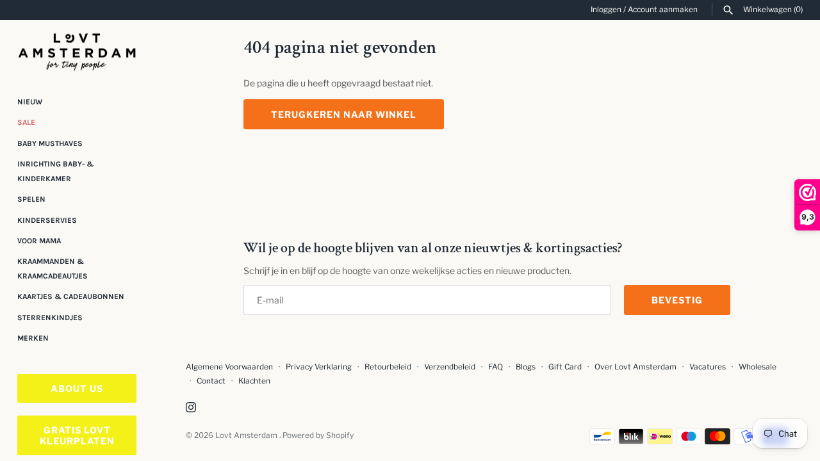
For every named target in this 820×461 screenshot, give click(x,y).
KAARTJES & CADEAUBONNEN (70, 296)
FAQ (495, 366)
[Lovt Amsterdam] (77, 49)
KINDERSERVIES (47, 220)
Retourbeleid (388, 366)
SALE (26, 122)
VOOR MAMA (39, 240)
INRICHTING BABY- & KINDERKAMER (55, 170)
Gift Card (565, 366)
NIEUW (29, 101)
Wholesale (757, 366)
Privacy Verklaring (319, 366)
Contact (211, 380)
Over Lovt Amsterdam (635, 366)
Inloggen (606, 9)
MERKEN (33, 338)
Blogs (526, 366)
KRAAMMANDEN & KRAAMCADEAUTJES (52, 268)
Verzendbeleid (449, 366)
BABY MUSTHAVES (50, 143)
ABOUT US (77, 388)
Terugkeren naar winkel (343, 114)
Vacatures (707, 366)
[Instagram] (191, 408)
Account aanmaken (663, 9)
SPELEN (31, 199)
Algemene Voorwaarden (230, 366)
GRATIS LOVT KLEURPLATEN (77, 435)
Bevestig (677, 300)
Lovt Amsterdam (247, 435)
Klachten (254, 380)
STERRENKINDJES (50, 317)
